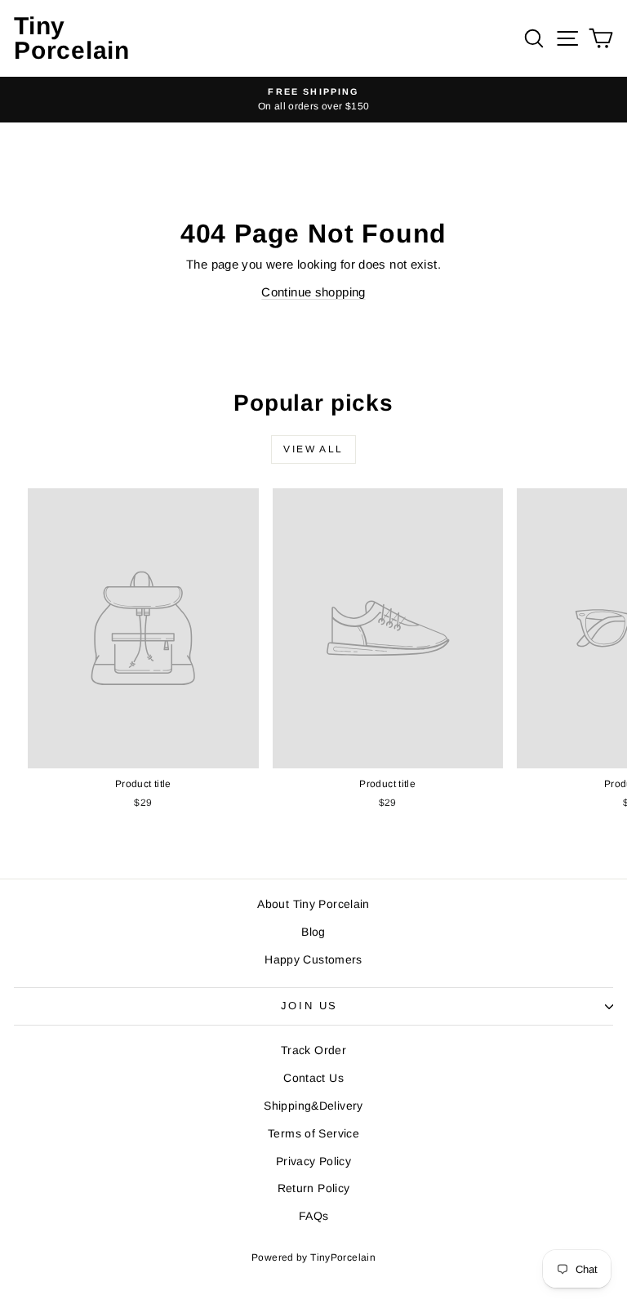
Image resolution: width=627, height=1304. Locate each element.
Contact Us (313, 1077)
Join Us (309, 1005)
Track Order (313, 1050)
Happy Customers (313, 959)
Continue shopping (313, 292)
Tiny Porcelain (72, 38)
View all (313, 449)
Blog (313, 931)
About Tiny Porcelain (313, 903)
